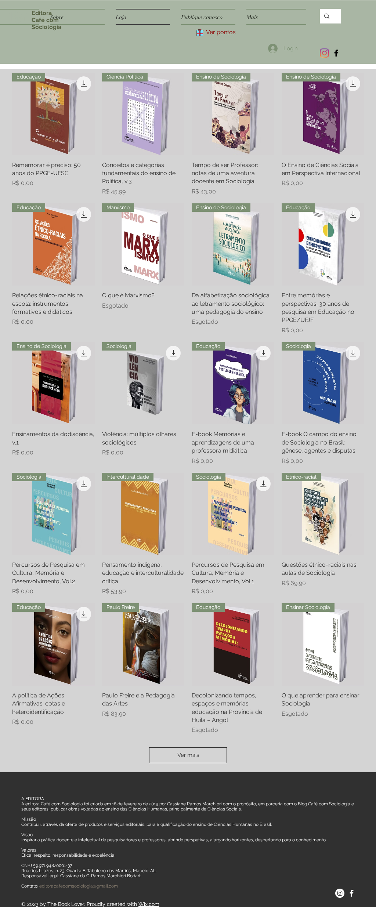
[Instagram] (324, 53)
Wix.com (148, 904)
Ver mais (188, 755)
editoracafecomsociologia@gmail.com (78, 886)
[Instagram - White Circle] (339, 893)
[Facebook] (336, 53)
